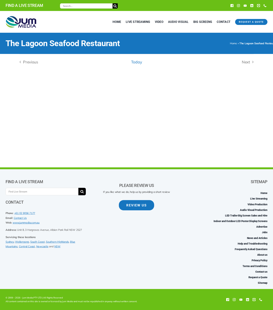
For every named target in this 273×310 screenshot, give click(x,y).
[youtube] (245, 5)
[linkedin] (251, 5)
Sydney (10, 241)
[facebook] (231, 5)
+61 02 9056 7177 (24, 213)
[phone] (265, 5)
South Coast (37, 241)
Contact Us (20, 218)
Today (136, 62)
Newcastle (42, 246)
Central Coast (27, 246)
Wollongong (22, 241)
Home (233, 43)
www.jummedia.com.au (26, 222)
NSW (57, 246)
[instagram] (238, 5)
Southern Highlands (57, 241)
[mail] (258, 5)
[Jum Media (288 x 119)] (21, 17)
